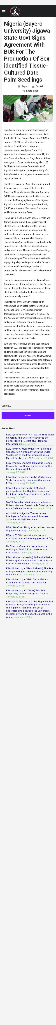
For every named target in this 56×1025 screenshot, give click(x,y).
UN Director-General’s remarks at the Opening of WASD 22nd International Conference (27, 549)
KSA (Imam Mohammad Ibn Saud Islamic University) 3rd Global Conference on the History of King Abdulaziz (29, 466)
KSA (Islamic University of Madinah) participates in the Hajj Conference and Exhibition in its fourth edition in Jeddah (28, 491)
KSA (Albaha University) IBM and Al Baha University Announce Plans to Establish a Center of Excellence (29, 560)
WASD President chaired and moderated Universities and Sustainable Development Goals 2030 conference (30, 505)
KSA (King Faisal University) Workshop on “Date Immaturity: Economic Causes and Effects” (29, 480)
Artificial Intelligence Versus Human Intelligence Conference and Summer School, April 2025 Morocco (27, 516)
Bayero (25, 86)
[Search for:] (28, 407)
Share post (32, 90)
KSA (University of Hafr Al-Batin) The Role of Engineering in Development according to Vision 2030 (30, 571)
